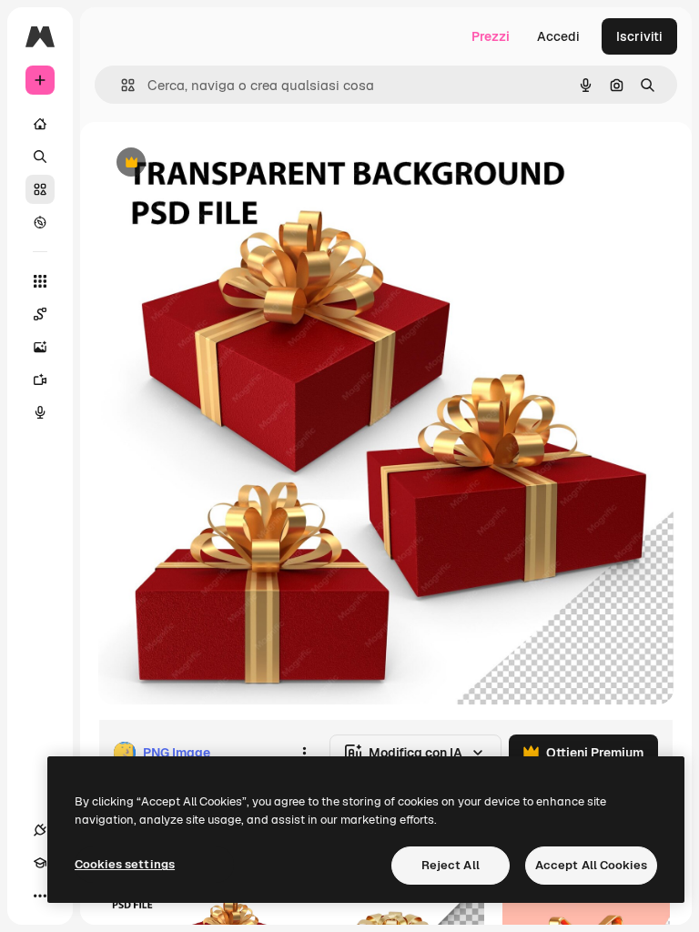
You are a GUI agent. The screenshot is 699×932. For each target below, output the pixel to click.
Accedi (558, 36)
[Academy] (40, 862)
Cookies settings (125, 864)
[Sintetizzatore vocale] (40, 412)
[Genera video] (40, 379)
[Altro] (40, 895)
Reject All (450, 865)
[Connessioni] (40, 830)
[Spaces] (40, 314)
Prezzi (490, 36)
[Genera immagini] (40, 346)
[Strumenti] (40, 281)
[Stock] (40, 189)
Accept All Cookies (591, 865)
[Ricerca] (40, 156)
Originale (218, 163)
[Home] (40, 123)
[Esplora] (40, 222)
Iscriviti (639, 36)
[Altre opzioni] (304, 752)
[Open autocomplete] (121, 85)
